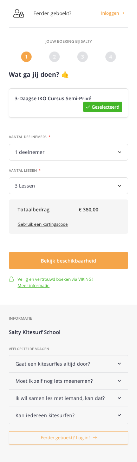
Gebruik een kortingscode (43, 224)
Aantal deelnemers (28, 136)
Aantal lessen (23, 170)
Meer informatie (34, 285)
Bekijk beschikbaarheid (68, 260)
